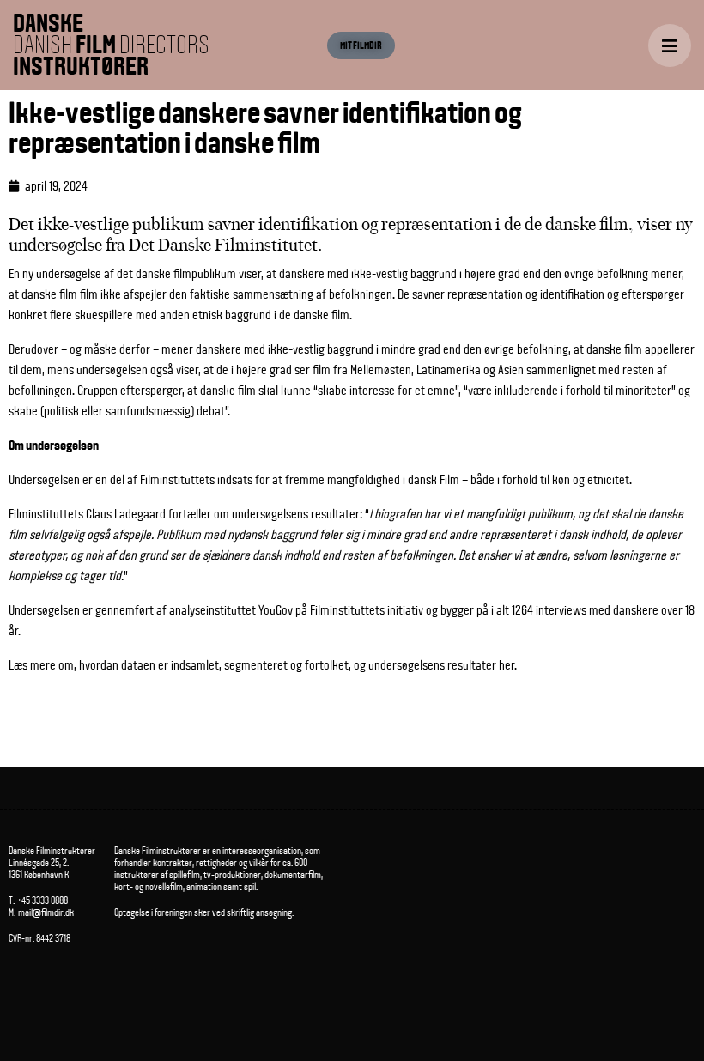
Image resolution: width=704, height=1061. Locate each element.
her (506, 665)
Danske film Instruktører (111, 45)
